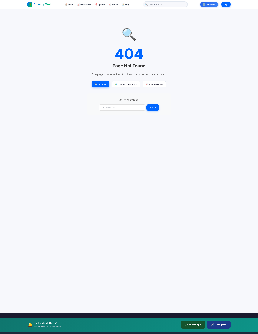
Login (226, 4)
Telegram (218, 324)
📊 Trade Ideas (84, 4)
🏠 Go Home (100, 84)
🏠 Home (69, 4)
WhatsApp (195, 324)
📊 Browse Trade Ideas (126, 84)
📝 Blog (125, 4)
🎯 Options (100, 4)
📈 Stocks (113, 4)
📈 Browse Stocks (154, 84)
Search (152, 107)
